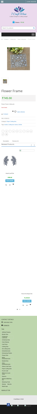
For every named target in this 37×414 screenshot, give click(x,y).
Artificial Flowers (6, 332)
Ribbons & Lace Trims (6, 373)
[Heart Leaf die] (9, 160)
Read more (9, 180)
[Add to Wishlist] (14, 184)
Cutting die (11, 124)
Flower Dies (5, 355)
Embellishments (6, 351)
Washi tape (5, 386)
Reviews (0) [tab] (15, 141)
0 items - (19, 22)
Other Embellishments (6, 363)
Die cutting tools (6, 348)
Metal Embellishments (6, 358)
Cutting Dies (5, 346)
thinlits (20, 124)
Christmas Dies (6, 340)
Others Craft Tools (6, 366)
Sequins (4, 376)
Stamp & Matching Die (6, 379)
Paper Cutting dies (11, 121)
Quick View (6, 185)
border (6, 124)
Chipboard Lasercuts (4, 337)
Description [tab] (6, 141)
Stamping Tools (6, 382)
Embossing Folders (7, 353)
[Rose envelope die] (26, 220)
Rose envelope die (27, 294)
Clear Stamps (5, 342)
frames (16, 124)
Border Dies (5, 334)
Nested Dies (5, 361)
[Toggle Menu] (33, 34)
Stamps (4, 384)
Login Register (31, 1)
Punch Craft (5, 371)
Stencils (9, 384)
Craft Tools (4, 344)
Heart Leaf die (10, 173)
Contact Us (6, 325)
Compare (5, 114)
